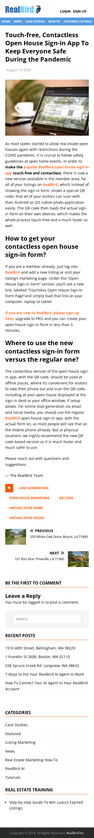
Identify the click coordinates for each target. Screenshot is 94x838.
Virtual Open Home (26, 508)
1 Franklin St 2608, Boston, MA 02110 (37, 656)
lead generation (34, 488)
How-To (54, 21)
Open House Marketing (29, 498)
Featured (13, 733)
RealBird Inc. (75, 833)
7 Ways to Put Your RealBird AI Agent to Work (44, 674)
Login (65, 11)
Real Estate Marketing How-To (31, 759)
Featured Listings (78, 21)
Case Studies (35, 21)
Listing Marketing (20, 742)
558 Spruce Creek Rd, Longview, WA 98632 (42, 665)
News (18, 21)
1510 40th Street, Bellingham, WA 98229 (40, 648)
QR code (66, 498)
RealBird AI (15, 768)
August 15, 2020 (19, 70)
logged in (36, 602)
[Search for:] (47, 619)
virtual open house (26, 518)
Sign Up (79, 11)
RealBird (50, 184)
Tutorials (13, 777)
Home (6, 21)
